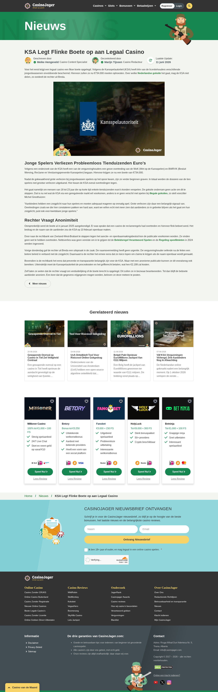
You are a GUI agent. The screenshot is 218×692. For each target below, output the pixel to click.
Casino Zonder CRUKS (35, 592)
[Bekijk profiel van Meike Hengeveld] (28, 60)
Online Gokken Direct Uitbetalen (39, 620)
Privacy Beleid (35, 647)
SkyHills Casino (75, 615)
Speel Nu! (40, 471)
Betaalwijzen (145, 5)
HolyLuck (136, 424)
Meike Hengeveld (48, 62)
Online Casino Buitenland (36, 597)
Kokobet (71, 601)
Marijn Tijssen (113, 62)
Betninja (169, 424)
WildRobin (72, 592)
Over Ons (158, 592)
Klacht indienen (161, 615)
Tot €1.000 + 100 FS (175, 428)
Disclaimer (33, 643)
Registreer (166, 6)
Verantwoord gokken (120, 611)
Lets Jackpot (74, 620)
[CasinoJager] (42, 5)
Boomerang (73, 611)
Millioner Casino (36, 424)
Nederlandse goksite (149, 73)
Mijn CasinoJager (162, 620)
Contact (158, 611)
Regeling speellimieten (171, 240)
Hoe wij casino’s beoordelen (124, 606)
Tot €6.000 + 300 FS (141, 428)
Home (28, 496)
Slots (111, 5)
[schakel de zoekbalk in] (189, 6)
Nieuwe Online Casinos (35, 606)
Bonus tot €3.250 (71, 428)
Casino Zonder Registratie (36, 601)
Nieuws (43, 496)
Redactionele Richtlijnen (165, 597)
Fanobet (101, 424)
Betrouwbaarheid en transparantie (170, 601)
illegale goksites (158, 193)
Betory (65, 424)
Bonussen (125, 5)
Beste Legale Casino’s (34, 611)
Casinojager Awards (120, 597)
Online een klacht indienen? (166, 675)
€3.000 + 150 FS (105, 428)
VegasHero (73, 606)
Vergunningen (117, 615)
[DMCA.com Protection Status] (164, 667)
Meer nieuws (39, 283)
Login (179, 6)
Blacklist (115, 620)
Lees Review (40, 479)
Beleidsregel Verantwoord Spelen (133, 240)
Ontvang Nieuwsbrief (136, 539)
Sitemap (32, 651)
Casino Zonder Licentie (35, 615)
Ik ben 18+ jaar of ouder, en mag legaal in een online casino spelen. (125, 549)
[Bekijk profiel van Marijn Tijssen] (95, 60)
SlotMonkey (73, 597)
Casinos (98, 5)
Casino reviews (118, 601)
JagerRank (116, 592)
